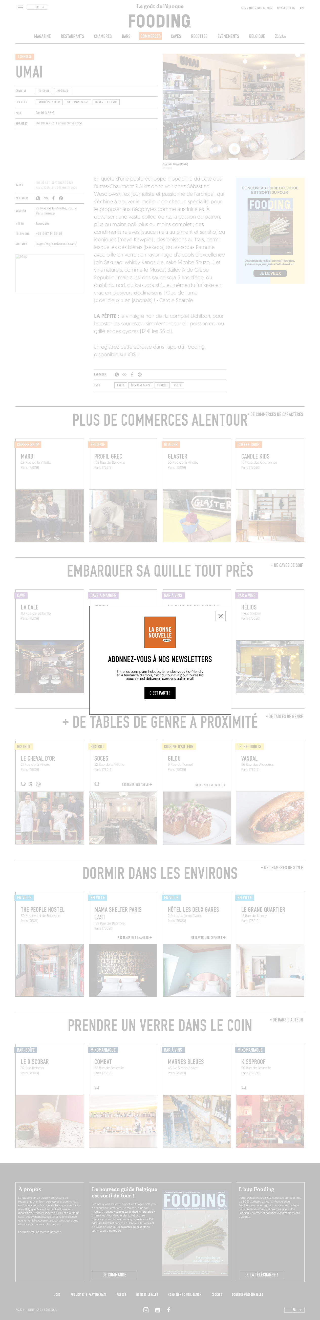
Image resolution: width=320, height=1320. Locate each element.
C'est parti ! (160, 693)
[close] (221, 616)
